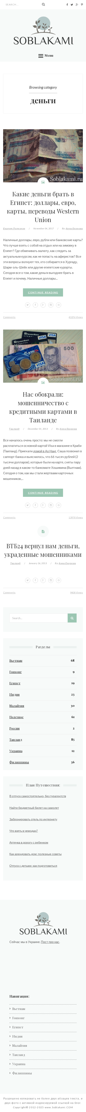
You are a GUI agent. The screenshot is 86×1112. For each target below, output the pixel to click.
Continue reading (43, 292)
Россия (14, 728)
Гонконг (15, 672)
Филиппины (19, 762)
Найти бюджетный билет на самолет (34, 807)
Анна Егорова (74, 228)
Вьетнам (15, 660)
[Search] (43, 4)
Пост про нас (50, 942)
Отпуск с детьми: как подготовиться (33, 865)
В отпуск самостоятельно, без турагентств (37, 796)
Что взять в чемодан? (23, 830)
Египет (8, 228)
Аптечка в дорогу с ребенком (28, 842)
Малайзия (16, 706)
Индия (14, 694)
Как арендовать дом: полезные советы (35, 854)
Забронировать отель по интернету (33, 819)
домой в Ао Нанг (44, 451)
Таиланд (14, 428)
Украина (15, 751)
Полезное (19, 228)
